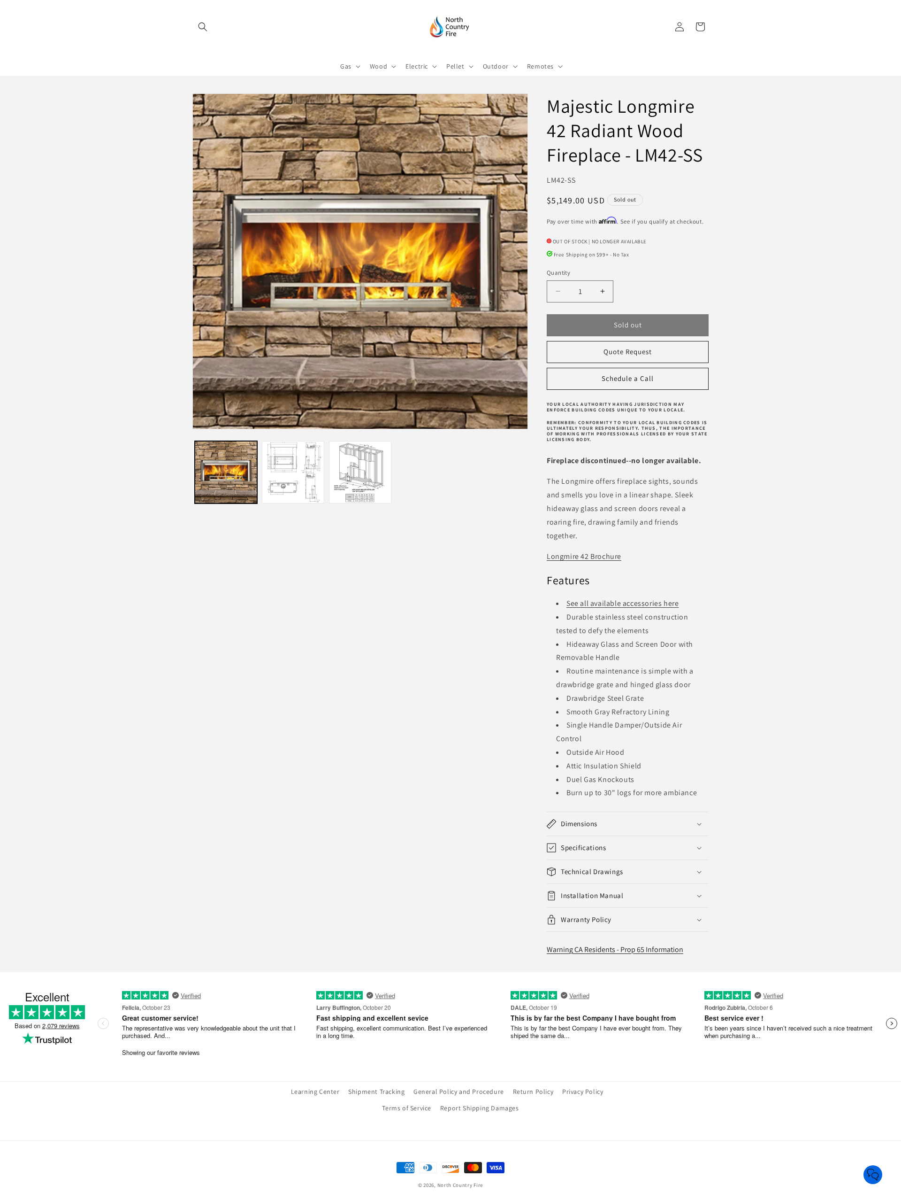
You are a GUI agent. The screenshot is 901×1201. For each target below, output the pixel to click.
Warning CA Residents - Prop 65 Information (615, 949)
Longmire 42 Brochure (584, 556)
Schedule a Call (628, 378)
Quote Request (627, 351)
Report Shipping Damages (479, 1108)
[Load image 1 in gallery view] (226, 472)
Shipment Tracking (376, 1091)
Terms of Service (406, 1108)
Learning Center (315, 1091)
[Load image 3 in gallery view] (360, 472)
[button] (202, 26)
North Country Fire (460, 1185)
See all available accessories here (622, 603)
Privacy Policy (582, 1091)
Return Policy (533, 1091)
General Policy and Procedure (458, 1091)
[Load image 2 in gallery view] (293, 472)
